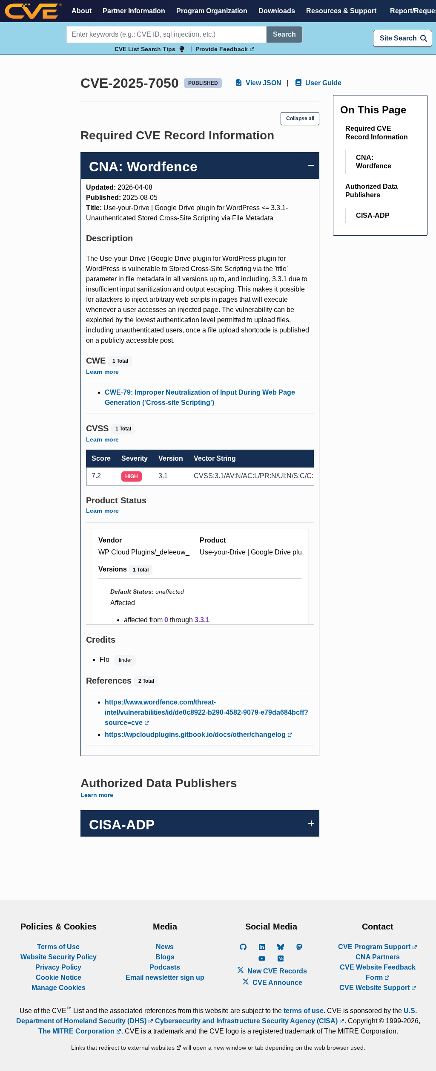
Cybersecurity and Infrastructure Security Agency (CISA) (246, 1021)
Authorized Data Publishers (371, 191)
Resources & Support (341, 10)
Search (284, 34)
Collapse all (300, 118)
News (165, 946)
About (82, 10)
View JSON (262, 83)
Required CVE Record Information (376, 133)
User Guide (322, 83)
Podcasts (164, 967)
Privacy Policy (58, 967)
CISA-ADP (373, 215)
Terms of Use (58, 946)
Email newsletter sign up (165, 977)
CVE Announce (276, 982)
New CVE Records (276, 971)
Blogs (165, 957)
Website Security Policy (58, 957)
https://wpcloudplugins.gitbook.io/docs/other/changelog (196, 734)
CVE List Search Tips (145, 49)
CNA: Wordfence (373, 162)
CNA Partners (378, 957)
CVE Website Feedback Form (378, 972)
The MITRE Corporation (77, 1031)
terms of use (304, 1010)
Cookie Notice (58, 977)
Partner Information (134, 10)
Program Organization (211, 10)
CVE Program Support (375, 946)
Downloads (276, 10)
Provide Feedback (222, 49)
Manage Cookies (59, 987)
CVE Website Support (375, 987)
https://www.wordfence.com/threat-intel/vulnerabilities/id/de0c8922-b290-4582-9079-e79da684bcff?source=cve (206, 712)
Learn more (102, 371)
